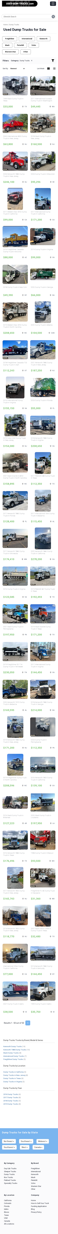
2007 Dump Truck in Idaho (13, 1004)
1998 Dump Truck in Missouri (42, 853)
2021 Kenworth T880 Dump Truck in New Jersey (41, 364)
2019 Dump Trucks (10, 1104)
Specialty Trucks (10, 1183)
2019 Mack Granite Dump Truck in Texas (41, 628)
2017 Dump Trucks (10, 1097)
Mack (7, 45)
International (27, 39)
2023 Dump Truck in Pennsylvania (39, 741)
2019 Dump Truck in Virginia (42, 249)
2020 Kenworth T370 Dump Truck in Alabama (14, 703)
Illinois (6, 1212)
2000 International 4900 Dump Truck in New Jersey (15, 137)
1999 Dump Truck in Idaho (41, 1004)
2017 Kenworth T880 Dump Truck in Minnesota (14, 552)
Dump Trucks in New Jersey (14, 1075)
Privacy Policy (36, 1212)
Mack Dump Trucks (11, 1053)
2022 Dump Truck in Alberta (41, 325)
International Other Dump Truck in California (13, 967)
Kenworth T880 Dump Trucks (14, 1050)
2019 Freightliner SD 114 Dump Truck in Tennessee (13, 665)
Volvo (34, 45)
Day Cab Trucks (10, 1168)
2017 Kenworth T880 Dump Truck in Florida (14, 514)
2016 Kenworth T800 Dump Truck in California (41, 779)
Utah (6, 1218)
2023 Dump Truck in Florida (41, 400)
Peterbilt (20, 45)
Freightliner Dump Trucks (13, 1059)
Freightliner (9, 39)
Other (25, 52)
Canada (7, 1221)
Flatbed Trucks (10, 1180)
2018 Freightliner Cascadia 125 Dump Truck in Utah (15, 364)
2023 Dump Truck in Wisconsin (43, 174)
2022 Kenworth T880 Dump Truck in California (41, 552)
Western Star (10, 52)
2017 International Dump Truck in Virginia (40, 665)
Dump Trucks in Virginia (12, 1082)
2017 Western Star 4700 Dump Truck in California (15, 213)
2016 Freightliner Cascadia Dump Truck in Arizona (13, 250)
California (7, 1200)
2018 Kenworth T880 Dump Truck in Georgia (41, 703)
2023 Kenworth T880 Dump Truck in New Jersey (14, 175)
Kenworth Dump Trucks (12, 1046)
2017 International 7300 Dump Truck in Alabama (42, 514)
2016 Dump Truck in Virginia (14, 589)
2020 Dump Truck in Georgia (42, 287)
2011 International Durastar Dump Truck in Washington (41, 100)
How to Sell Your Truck (40, 1203)
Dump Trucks (9, 1174)
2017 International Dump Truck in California (40, 213)
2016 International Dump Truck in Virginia (13, 401)
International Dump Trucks (13, 1056)
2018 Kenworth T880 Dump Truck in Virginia (41, 439)
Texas (6, 1215)
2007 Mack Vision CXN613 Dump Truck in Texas (41, 930)
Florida (6, 1206)
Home (33, 1200)
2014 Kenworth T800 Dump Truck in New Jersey (14, 930)
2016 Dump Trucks (10, 1094)
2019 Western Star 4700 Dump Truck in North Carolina (15, 326)
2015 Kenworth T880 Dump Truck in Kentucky (41, 967)
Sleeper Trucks (10, 1171)
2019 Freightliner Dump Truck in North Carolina (14, 779)
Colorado (7, 1203)
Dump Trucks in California (13, 1072)
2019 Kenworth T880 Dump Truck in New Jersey (14, 741)
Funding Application (39, 1206)
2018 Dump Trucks (10, 1101)
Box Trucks (8, 1177)
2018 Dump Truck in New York (15, 287)
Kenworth (43, 39)
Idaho (6, 1209)
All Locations (9, 1224)
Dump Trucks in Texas (12, 1078)
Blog (33, 1209)
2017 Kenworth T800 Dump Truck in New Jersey (14, 892)
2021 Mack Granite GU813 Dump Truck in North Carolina (15, 477)
